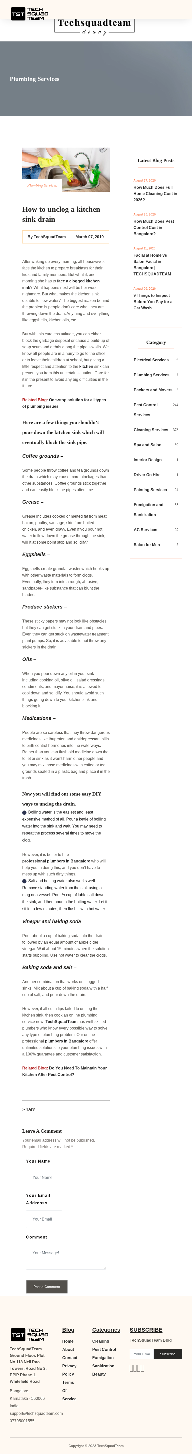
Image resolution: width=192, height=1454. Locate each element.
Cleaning (100, 1341)
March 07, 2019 (90, 237)
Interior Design (148, 460)
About (68, 1349)
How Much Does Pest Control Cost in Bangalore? (154, 227)
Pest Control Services (146, 410)
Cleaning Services (151, 430)
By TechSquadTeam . (48, 237)
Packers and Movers (153, 390)
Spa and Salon (148, 445)
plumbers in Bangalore (68, 861)
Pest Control (104, 1349)
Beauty (99, 1374)
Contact (69, 1358)
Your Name (38, 1161)
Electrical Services (151, 360)
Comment (36, 1237)
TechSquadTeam (62, 1022)
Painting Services (150, 490)
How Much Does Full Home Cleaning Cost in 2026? (155, 193)
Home (68, 1341)
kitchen (86, 366)
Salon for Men (147, 545)
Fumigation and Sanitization (149, 510)
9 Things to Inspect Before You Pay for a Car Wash (153, 301)
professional (34, 861)
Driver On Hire (147, 475)
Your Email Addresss (38, 1199)
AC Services (145, 530)
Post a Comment (47, 1287)
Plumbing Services (152, 375)
